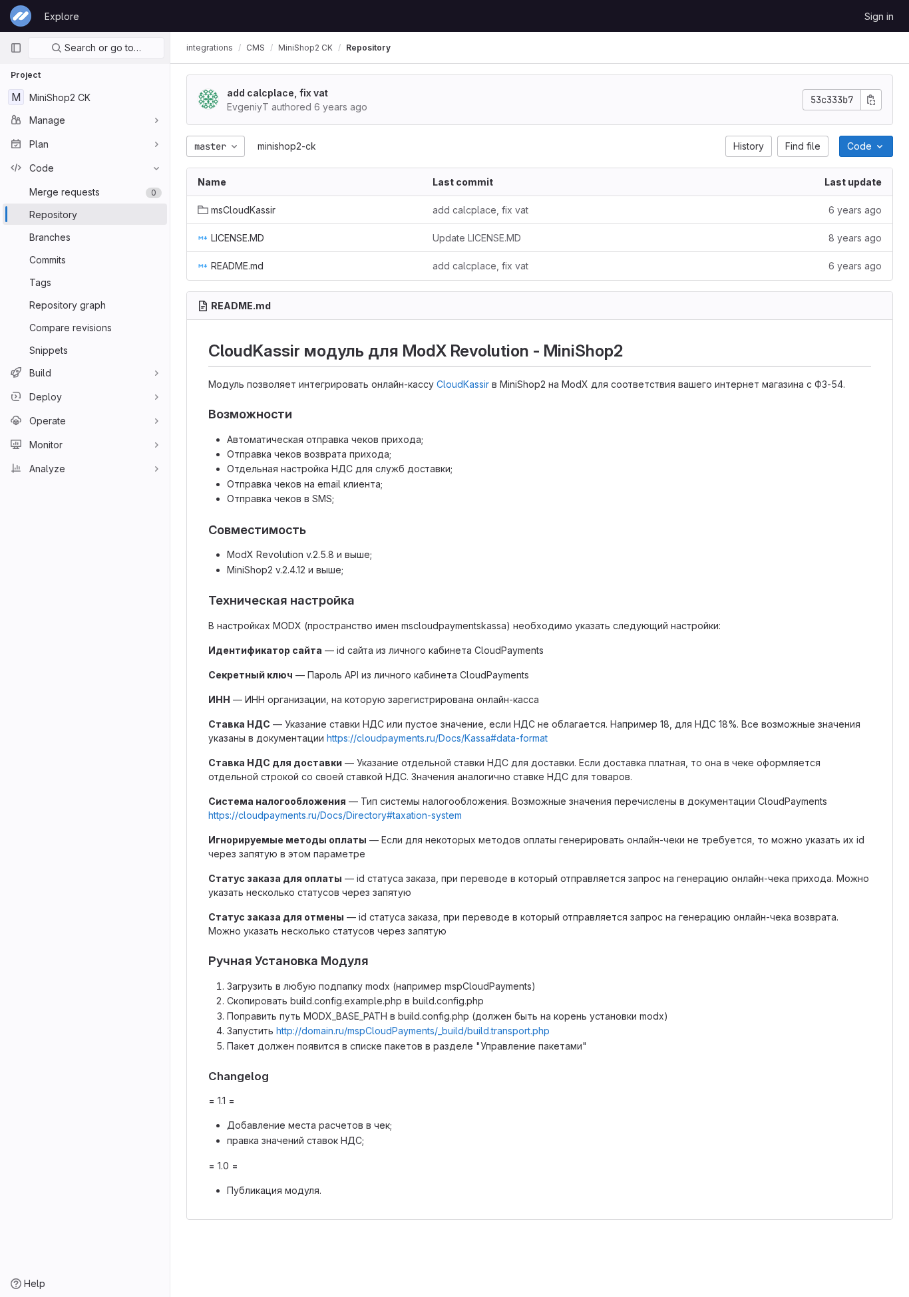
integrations (209, 48)
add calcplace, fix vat (277, 92)
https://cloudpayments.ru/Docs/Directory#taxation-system (335, 815)
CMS (255, 48)
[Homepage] (20, 16)
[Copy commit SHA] (871, 99)
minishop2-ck (287, 146)
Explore (62, 16)
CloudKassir (463, 384)
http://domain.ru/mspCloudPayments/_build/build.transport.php (413, 1030)
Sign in (879, 16)
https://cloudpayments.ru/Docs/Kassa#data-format (437, 738)
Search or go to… (101, 47)
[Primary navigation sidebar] (16, 48)
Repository (368, 48)
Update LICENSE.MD (477, 237)
